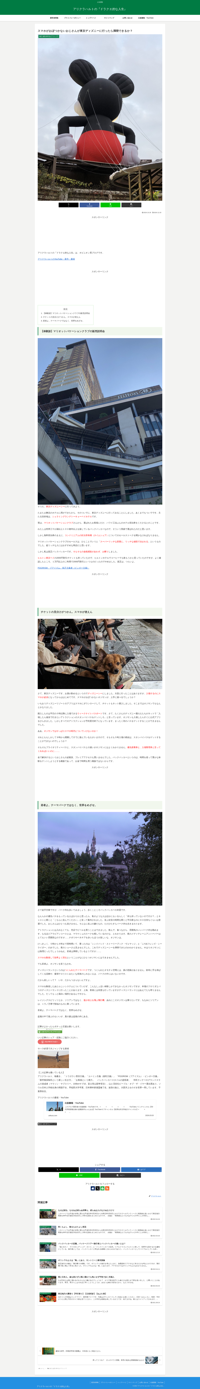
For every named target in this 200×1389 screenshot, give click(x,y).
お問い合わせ (143, 1382)
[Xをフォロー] (98, 1188)
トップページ (122, 1382)
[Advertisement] (100, 233)
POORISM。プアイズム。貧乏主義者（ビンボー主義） (63, 568)
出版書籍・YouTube (156, 1382)
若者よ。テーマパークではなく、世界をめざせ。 (63, 321)
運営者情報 (95, 1382)
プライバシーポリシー (108, 1382)
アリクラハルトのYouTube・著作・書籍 (56, 259)
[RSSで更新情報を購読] (107, 1188)
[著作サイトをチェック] (93, 1188)
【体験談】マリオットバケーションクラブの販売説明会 (66, 313)
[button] (131, 205)
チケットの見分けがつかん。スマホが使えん (62, 317)
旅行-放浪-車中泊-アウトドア (48, 1124)
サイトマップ (132, 1382)
